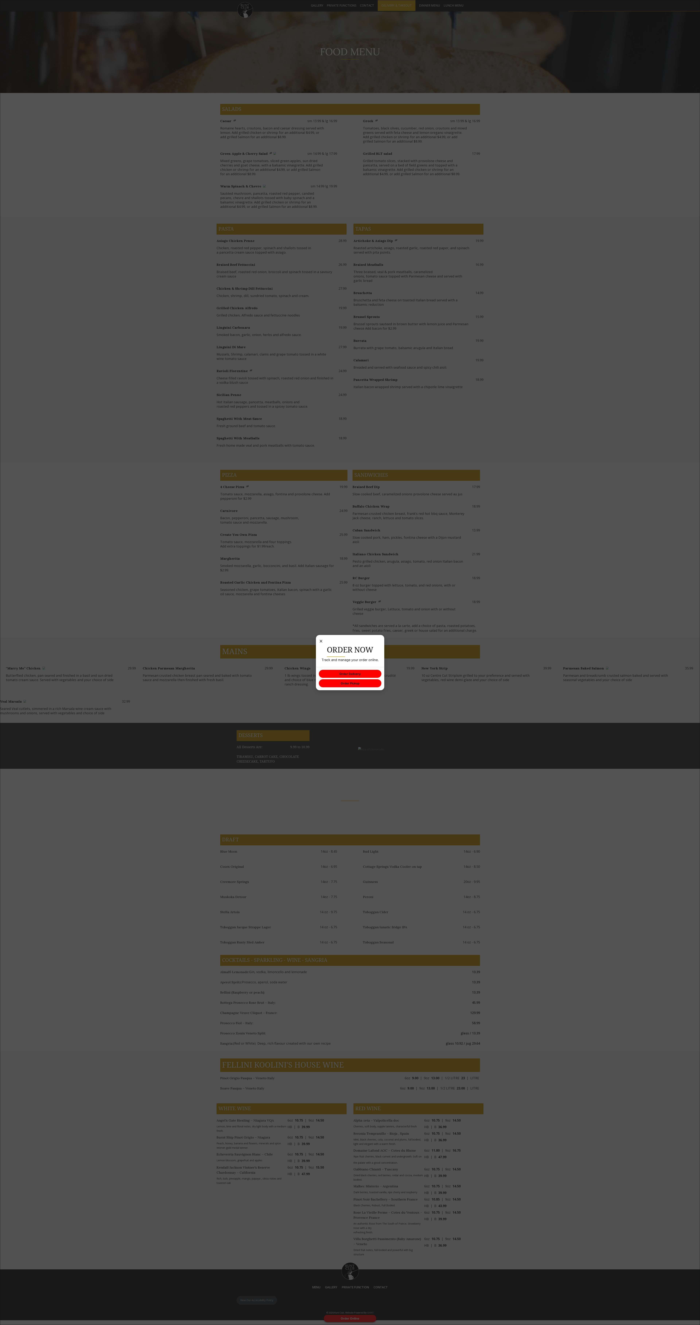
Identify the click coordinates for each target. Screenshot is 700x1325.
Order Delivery (350, 674)
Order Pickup (350, 683)
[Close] (321, 641)
